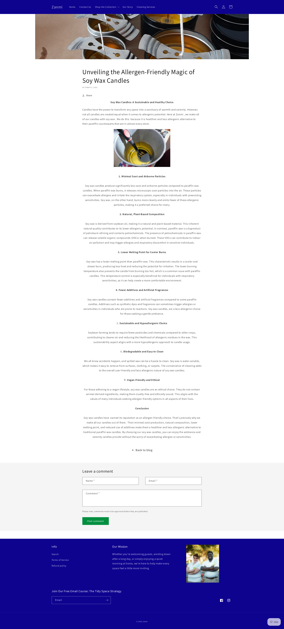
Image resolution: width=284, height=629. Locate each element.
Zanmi (145, 621)
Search (55, 554)
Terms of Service (60, 559)
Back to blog (144, 450)
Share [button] (89, 95)
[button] (107, 6)
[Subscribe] (107, 600)
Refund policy (59, 565)
